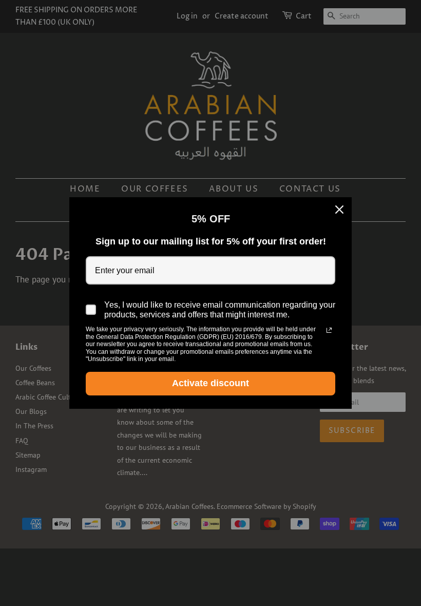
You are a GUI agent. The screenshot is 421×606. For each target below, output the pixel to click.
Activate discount (210, 383)
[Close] (339, 209)
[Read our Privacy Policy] (329, 330)
